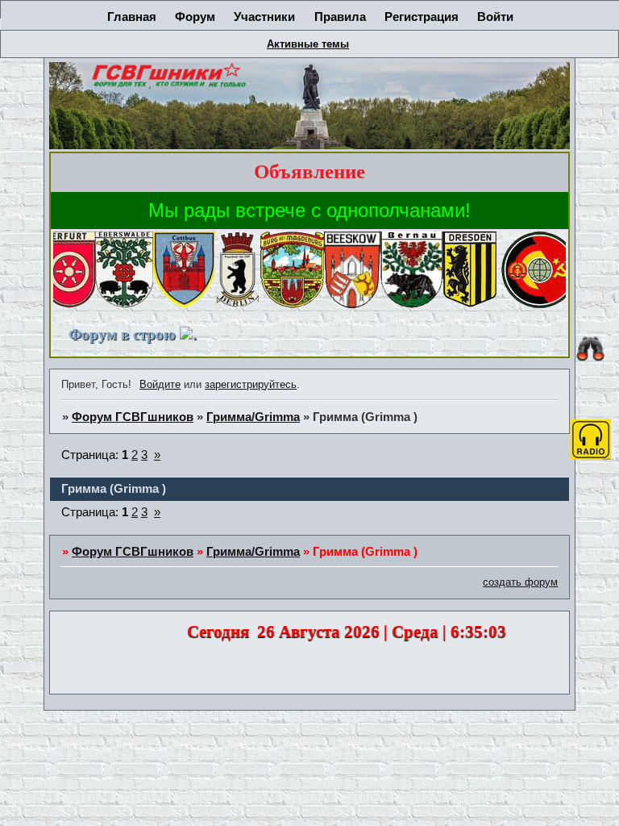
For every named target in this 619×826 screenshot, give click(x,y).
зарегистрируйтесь (251, 384)
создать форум (520, 582)
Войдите (160, 384)
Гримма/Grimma (253, 417)
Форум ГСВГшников (132, 417)
